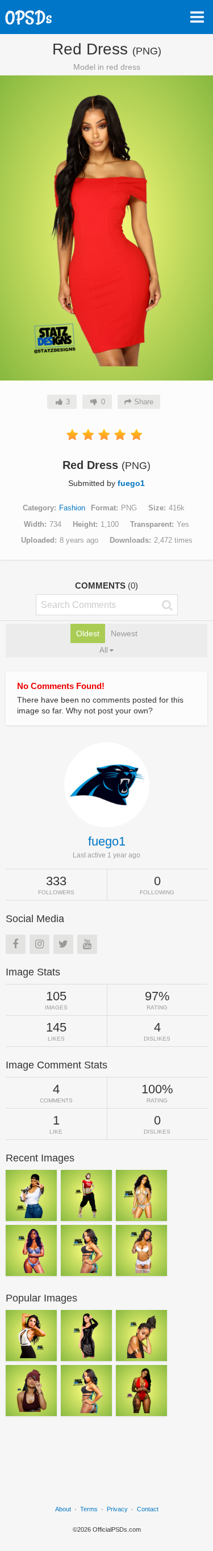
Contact (147, 1509)
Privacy (117, 1509)
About (63, 1509)
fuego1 (131, 483)
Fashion (72, 508)
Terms (89, 1509)
